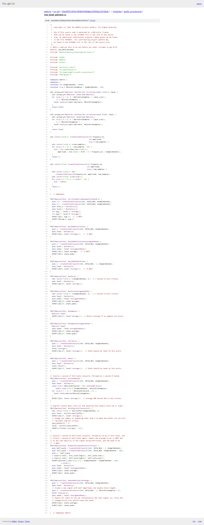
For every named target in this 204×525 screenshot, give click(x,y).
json (200, 521)
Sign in (199, 4)
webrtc (47, 11)
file (92, 21)
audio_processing (133, 11)
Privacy (20, 521)
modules (117, 11)
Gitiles (14, 521)
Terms (27, 521)
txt (194, 521)
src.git (56, 11)
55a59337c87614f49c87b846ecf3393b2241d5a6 (85, 11)
